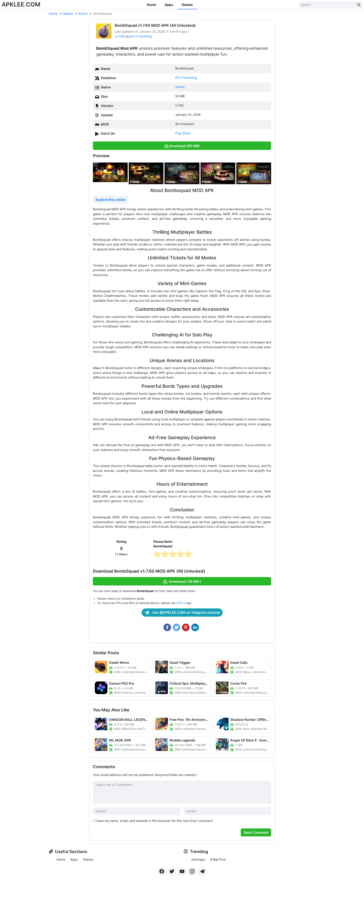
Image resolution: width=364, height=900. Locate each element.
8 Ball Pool (218, 859)
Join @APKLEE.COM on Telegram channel (185, 612)
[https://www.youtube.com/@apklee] (182, 871)
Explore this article (111, 199)
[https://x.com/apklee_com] (172, 871)
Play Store (183, 133)
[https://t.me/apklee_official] (202, 871)
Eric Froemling (141, 36)
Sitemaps (198, 859)
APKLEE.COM (21, 4)
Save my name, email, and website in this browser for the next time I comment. (155, 821)
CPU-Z (180, 603)
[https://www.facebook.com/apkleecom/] (162, 871)
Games (187, 5)
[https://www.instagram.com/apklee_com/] (192, 871)
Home (151, 5)
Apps (169, 5)
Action (83, 14)
